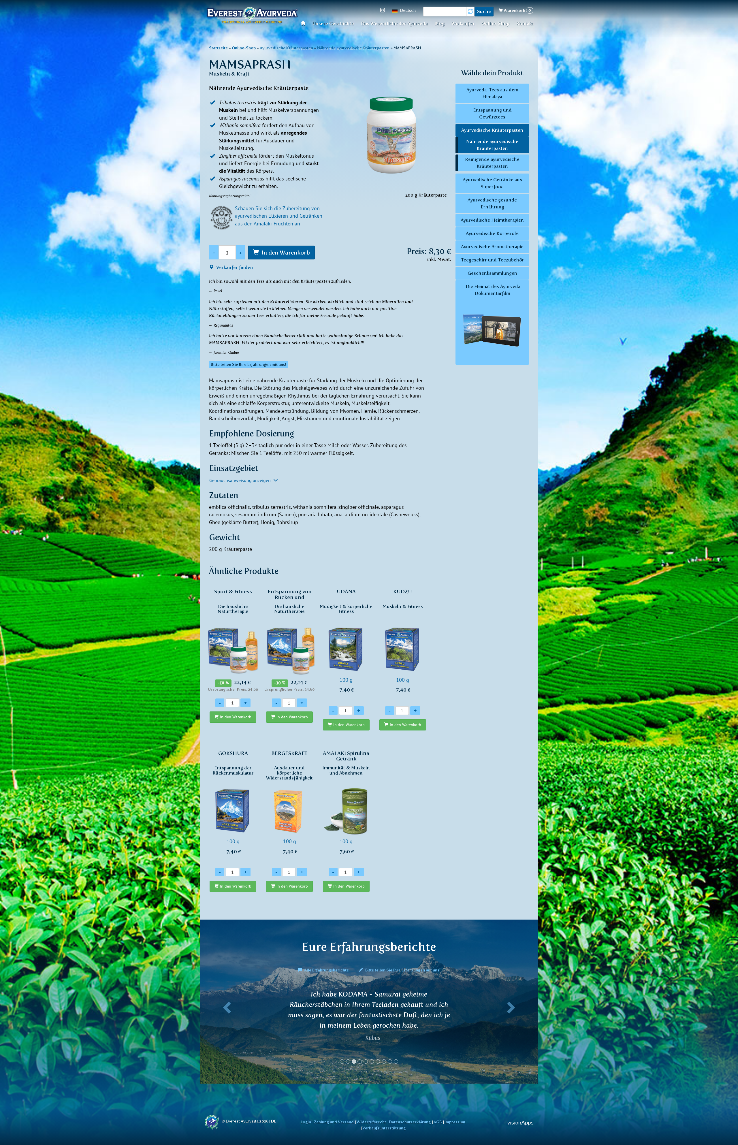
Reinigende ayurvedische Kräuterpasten (492, 163)
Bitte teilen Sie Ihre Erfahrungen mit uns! (402, 970)
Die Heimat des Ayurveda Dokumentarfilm (492, 290)
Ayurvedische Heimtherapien (492, 220)
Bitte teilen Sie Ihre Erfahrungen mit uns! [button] (248, 364)
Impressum (455, 1122)
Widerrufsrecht (371, 1122)
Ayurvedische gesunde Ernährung (492, 203)
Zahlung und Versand (334, 1122)
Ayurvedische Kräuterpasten (286, 48)
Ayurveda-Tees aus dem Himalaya (492, 93)
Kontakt (524, 23)
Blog (439, 23)
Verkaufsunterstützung (384, 1128)
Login (306, 1122)
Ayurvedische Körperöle (492, 233)
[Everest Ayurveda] (252, 16)
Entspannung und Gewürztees (492, 113)
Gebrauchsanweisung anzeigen (240, 480)
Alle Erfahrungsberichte (326, 970)
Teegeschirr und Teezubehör (492, 260)
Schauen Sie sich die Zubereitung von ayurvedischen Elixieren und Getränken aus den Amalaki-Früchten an (278, 216)
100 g (346, 640)
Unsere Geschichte (333, 23)
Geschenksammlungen (492, 273)
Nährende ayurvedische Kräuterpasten (353, 48)
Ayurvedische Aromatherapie (492, 246)
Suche (484, 11)
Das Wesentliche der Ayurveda (394, 23)
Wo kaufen (463, 23)
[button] (225, 1029)
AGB (438, 1122)
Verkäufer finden (234, 267)
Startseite (305, 22)
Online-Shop (495, 23)
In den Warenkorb (286, 252)
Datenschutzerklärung (410, 1122)
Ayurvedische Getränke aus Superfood (492, 183)
